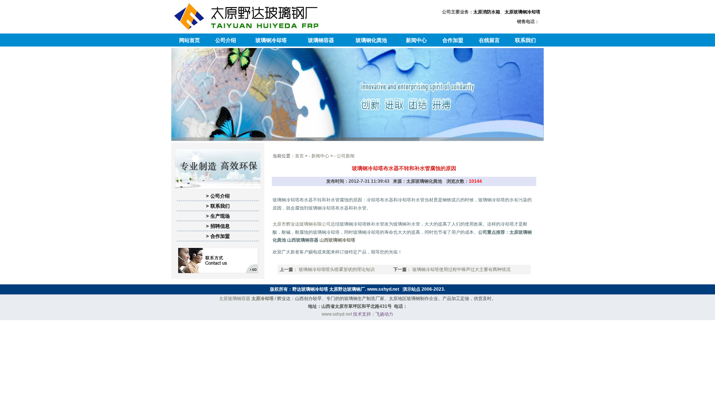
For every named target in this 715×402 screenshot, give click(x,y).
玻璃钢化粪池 (371, 40)
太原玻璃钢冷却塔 (522, 12)
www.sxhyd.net (383, 289)
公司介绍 (225, 40)
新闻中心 (416, 40)
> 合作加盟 (218, 236)
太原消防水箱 (486, 12)
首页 (299, 156)
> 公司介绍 (218, 196)
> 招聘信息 (218, 226)
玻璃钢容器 (321, 40)
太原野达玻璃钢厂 (347, 289)
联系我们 (525, 40)
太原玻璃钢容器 (234, 298)
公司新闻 (346, 156)
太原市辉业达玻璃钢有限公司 (302, 224)
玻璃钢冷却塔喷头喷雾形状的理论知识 (337, 269)
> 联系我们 (218, 206)
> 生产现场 (218, 216)
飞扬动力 (384, 314)
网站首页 (189, 40)
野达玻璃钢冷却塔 (310, 289)
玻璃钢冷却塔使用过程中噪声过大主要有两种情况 (461, 269)
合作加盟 (452, 40)
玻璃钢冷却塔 (271, 40)
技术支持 (362, 314)
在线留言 (489, 40)
